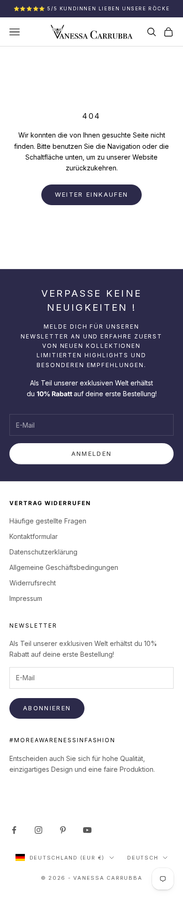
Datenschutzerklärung (43, 552)
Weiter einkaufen (91, 194)
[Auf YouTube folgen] (87, 830)
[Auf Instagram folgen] (38, 830)
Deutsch (142, 857)
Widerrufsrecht (32, 583)
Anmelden (91, 453)
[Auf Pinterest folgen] (63, 830)
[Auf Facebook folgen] (14, 830)
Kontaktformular (33, 536)
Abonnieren (47, 708)
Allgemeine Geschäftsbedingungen (63, 567)
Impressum (25, 598)
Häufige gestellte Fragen (47, 521)
